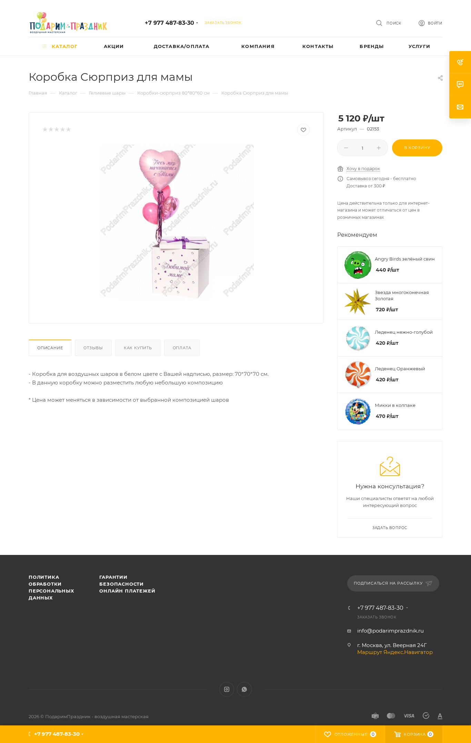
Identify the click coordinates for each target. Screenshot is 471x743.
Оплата (182, 347)
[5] (68, 130)
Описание (50, 347)
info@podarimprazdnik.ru (390, 630)
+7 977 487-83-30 (169, 23)
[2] (50, 130)
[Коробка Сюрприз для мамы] (176, 222)
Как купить (138, 347)
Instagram (226, 689)
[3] (56, 130)
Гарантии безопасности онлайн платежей (127, 584)
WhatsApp (244, 689)
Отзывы (93, 347)
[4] (62, 130)
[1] (45, 130)
